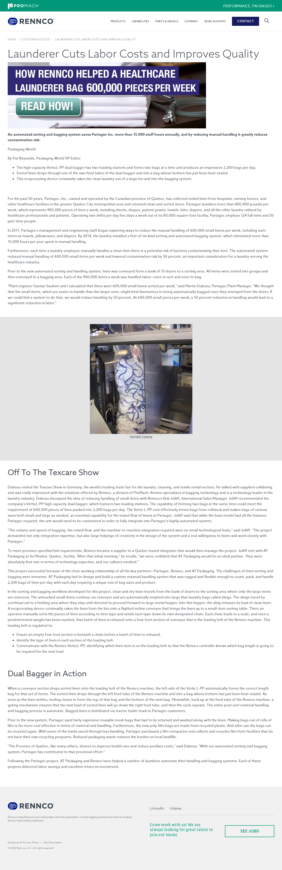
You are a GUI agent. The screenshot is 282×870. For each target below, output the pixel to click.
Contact (245, 21)
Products (118, 21)
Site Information (52, 842)
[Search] (266, 20)
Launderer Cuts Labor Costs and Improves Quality (95, 39)
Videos (175, 808)
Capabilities (140, 21)
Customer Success (35, 39)
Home (12, 39)
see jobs (249, 831)
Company (191, 21)
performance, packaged (247, 6)
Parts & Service (166, 21)
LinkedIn (157, 808)
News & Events (215, 21)
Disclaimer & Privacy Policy (23, 842)
